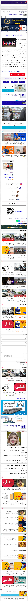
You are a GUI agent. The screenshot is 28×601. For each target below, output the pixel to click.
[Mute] (5, 119)
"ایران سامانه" (12, 599)
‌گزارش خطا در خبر (23, 221)
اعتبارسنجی (25, 364)
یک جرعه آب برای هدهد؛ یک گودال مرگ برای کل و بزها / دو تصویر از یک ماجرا (8, 176)
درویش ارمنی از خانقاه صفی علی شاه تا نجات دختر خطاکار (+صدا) (11, 95)
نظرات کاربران (14, 82)
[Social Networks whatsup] (19, 100)
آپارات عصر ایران (12, 203)
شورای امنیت (20, 223)
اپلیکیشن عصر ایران (18, 211)
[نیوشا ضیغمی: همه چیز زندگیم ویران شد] (14, 439)
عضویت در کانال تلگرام (15, 71)
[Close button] (27, 589)
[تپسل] (2, 106)
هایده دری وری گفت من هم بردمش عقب (17, 473)
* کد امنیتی (24, 354)
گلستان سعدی (12, 196)
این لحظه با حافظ (12, 192)
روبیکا (9, 71)
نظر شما (25, 334)
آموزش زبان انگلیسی (13, 199)
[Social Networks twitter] (18, 100)
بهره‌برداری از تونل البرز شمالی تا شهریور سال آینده (16, 465)
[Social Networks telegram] (16, 100)
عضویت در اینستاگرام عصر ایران (12, 184)
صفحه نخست (25, 31)
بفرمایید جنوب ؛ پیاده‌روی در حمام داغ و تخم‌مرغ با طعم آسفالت (8, 171)
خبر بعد (21, 82)
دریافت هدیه (9, 594)
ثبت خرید (14, 128)
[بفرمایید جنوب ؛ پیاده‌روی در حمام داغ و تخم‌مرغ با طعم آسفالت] (8, 166)
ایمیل (25, 340)
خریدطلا (8, 90)
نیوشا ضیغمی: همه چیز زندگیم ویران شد (17, 447)
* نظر (25, 344)
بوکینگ (22, 364)
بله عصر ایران (4, 71)
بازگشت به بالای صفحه (21, 398)
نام (25, 336)
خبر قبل (6, 82)
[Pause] (3, 119)
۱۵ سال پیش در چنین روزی (12, 188)
